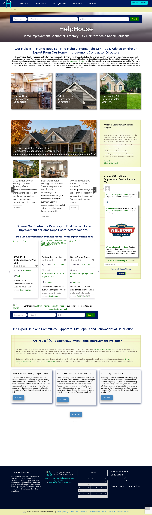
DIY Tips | (104, 512)
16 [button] (40, 154)
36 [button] (75, 154)
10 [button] (29, 154)
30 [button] (64, 154)
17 (79, 491)
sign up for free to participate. (60, 482)
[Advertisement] (120, 300)
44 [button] (89, 154)
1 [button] (13, 154)
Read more (18, 398)
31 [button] (66, 154)
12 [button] (33, 154)
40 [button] (82, 154)
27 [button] (59, 154)
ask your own (51, 361)
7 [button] (24, 154)
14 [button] (36, 154)
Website (20, 276)
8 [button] (26, 154)
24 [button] (54, 154)
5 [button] (21, 154)
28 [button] (61, 154)
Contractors (40, 3)
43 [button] (87, 154)
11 (84, 488)
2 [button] (15, 154)
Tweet (106, 161)
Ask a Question (58, 3)
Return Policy (74, 512)
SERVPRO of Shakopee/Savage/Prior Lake (25, 260)
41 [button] (84, 154)
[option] (31, 91)
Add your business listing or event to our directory (59, 479)
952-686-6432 (29, 270)
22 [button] (50, 154)
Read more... (25, 290)
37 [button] (77, 154)
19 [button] (45, 154)
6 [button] (22, 154)
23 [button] (52, 154)
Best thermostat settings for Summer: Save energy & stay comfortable (52, 184)
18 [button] (43, 154)
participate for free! (58, 309)
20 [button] (47, 154)
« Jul (79, 500)
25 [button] (56, 154)
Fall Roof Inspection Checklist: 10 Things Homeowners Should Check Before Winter (37, 149)
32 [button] (68, 154)
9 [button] (28, 154)
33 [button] (70, 154)
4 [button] (19, 154)
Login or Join (23, 3)
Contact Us (84, 512)
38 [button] (79, 154)
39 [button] (80, 154)
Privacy (65, 512)
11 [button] (31, 154)
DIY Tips (91, 3)
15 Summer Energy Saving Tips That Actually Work (22, 183)
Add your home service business (50, 306)
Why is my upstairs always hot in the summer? (79, 183)
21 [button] (49, 154)
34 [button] (71, 154)
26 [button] (57, 154)
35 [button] (73, 154)
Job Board (77, 3)
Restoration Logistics (52, 257)
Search (135, 19)
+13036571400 (57, 264)
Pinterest (112, 512)
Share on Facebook (110, 163)
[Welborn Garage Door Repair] (121, 230)
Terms (59, 512)
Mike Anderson (112, 208)
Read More (17, 207)
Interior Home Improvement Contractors (21, 99)
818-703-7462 (85, 264)
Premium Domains (123, 512)
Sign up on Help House (102, 349)
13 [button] (35, 154)
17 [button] (42, 154)
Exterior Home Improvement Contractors (66, 99)
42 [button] (86, 154)
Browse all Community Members (120, 260)
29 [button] (63, 154)
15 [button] (38, 154)
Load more (76, 414)
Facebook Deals (94, 512)
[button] (91, 153)
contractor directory (78, 61)
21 (96, 491)
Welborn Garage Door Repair (117, 194)
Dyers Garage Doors (80, 257)
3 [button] (17, 154)
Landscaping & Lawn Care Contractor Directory (113, 99)
